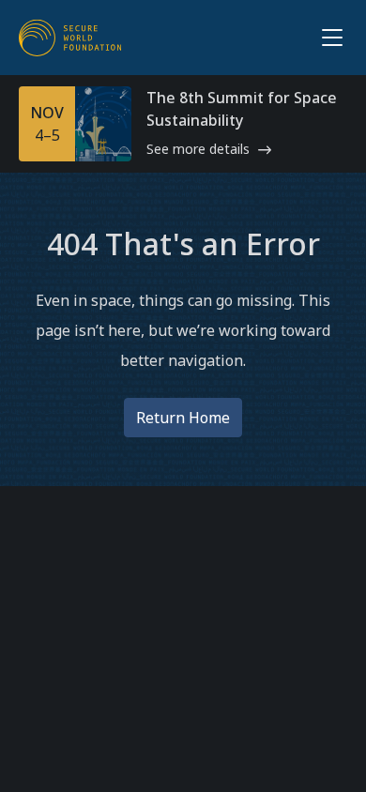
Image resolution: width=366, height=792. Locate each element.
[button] (328, 37)
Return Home (183, 417)
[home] (70, 37)
